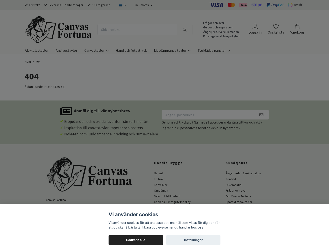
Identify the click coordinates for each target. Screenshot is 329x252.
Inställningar (193, 240)
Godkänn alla (135, 240)
